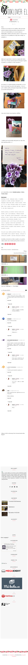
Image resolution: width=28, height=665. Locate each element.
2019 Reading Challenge (9, 544)
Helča (13, 307)
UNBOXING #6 (4, 264)
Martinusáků (4, 33)
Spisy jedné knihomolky (12, 340)
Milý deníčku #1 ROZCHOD (14, 512)
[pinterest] (16, 486)
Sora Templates (10, 655)
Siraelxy (9, 294)
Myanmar (9, 319)
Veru (8, 390)
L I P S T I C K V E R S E (11, 367)
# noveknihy (15, 19)
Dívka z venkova (10, 396)
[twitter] (12, 486)
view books (14, 550)
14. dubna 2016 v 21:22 (14, 390)
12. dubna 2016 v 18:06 (16, 294)
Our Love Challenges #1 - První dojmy (9, 286)
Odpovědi (10, 304)
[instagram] (14, 486)
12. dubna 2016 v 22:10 (16, 319)
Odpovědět (9, 300)
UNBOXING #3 (11, 507)
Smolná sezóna (16, 192)
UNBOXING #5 (4, 275)
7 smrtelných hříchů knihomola (15, 501)
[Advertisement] (14, 451)
